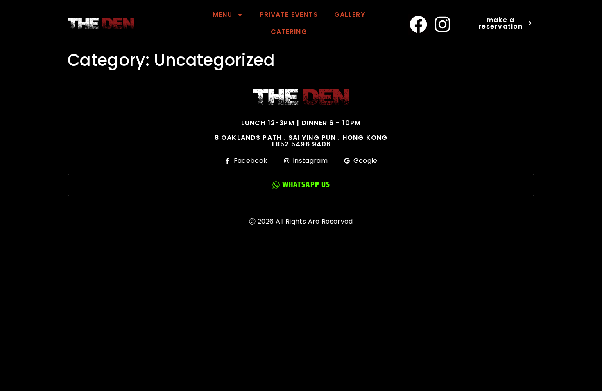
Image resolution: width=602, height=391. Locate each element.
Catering (289, 31)
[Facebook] (418, 24)
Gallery (349, 14)
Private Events (289, 14)
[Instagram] (442, 24)
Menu (223, 14)
